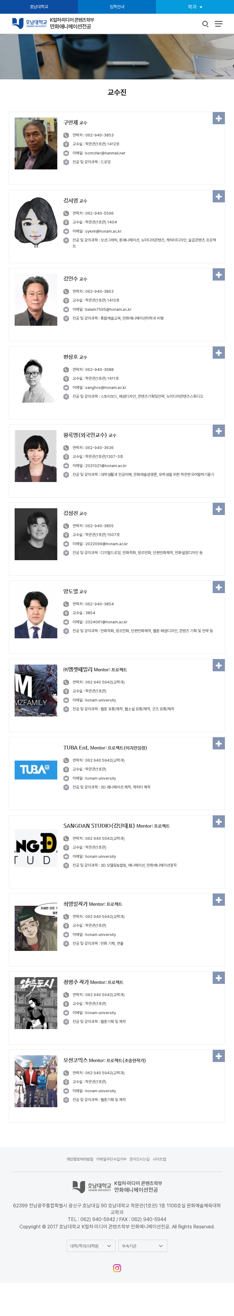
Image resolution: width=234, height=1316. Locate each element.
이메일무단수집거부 (111, 1159)
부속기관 (129, 1246)
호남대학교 (39, 6)
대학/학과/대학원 (84, 1246)
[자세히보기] (219, 118)
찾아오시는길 (139, 1159)
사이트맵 (159, 1159)
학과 (192, 7)
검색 (205, 24)
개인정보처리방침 (79, 1159)
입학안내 (117, 6)
